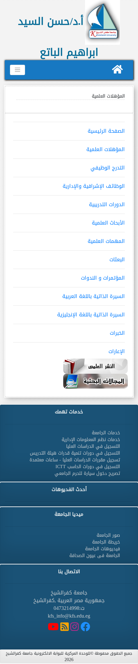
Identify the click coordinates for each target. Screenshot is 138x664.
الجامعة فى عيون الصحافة (94, 555)
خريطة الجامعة (106, 542)
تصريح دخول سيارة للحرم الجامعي (87, 473)
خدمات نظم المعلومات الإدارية (91, 439)
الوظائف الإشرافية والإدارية (94, 186)
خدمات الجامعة (106, 432)
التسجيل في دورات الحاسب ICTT (88, 466)
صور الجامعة (108, 535)
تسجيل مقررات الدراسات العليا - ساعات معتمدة (75, 460)
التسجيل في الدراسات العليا (93, 446)
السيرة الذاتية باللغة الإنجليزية (91, 315)
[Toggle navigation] (17, 70)
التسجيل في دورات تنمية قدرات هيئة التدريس (75, 453)
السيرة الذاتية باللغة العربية (93, 296)
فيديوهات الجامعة (102, 548)
